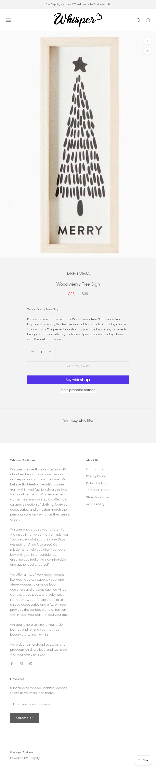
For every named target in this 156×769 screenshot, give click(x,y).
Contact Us (94, 469)
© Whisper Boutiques (21, 752)
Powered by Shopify (25, 758)
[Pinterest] (30, 663)
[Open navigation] (8, 20)
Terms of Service (98, 490)
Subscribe (24, 718)
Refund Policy (96, 483)
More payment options (78, 390)
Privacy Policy (96, 476)
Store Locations (97, 497)
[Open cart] (148, 20)
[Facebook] (11, 663)
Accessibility (95, 504)
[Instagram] (21, 663)
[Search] (139, 20)
